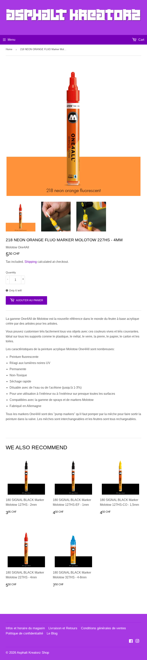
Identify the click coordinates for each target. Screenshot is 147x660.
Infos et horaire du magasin (25, 628)
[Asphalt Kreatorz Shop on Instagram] (137, 641)
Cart (141, 39)
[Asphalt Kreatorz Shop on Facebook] (131, 641)
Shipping (30, 261)
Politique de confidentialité (24, 633)
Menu (11, 39)
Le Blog (52, 633)
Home (9, 49)
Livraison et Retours (62, 628)
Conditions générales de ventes (103, 628)
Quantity (11, 272)
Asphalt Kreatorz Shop (33, 652)
